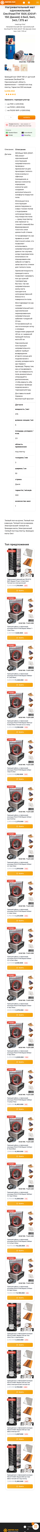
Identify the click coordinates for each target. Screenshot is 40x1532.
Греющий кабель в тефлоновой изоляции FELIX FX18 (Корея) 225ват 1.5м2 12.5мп (19, 770)
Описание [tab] (9, 149)
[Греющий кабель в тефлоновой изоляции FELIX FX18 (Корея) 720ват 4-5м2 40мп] (20, 974)
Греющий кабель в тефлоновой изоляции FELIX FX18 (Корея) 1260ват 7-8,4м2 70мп (19, 1099)
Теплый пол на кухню (14, 520)
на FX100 (16, 107)
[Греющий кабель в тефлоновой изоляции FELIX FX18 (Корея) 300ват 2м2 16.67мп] (20, 786)
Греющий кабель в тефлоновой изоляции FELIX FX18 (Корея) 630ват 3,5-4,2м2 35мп (19, 958)
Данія (17, 484)
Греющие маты (11, 528)
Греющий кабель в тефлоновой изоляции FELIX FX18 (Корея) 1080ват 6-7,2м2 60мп (19, 675)
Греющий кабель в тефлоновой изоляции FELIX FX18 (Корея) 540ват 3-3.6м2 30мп (19, 911)
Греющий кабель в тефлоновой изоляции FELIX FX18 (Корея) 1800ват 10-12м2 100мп (19, 1194)
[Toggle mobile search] (32, 3)
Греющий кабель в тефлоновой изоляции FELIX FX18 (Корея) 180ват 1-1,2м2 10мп (20, 628)
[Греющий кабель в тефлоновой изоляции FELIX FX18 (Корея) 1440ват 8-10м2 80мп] (20, 1116)
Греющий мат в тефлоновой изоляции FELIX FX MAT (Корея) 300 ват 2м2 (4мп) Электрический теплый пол (20, 1382)
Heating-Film (20, 24)
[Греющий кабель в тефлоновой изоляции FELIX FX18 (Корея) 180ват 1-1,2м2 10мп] (20, 597)
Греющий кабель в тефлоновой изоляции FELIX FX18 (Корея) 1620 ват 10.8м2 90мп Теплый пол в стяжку (19, 722)
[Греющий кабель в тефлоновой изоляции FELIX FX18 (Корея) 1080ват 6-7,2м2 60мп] (20, 644)
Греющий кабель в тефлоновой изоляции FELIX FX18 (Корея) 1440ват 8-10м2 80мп (19, 1147)
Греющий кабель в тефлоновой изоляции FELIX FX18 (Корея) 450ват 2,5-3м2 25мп (19, 864)
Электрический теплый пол (17, 526)
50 (16, 473)
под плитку (20, 452)
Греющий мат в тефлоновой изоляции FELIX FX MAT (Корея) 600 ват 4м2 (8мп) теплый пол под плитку (20, 1476)
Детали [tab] (8, 154)
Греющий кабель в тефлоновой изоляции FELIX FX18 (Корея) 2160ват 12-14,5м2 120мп (19, 1241)
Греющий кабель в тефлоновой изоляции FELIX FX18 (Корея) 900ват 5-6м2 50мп (19, 1052)
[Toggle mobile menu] (34, 3)
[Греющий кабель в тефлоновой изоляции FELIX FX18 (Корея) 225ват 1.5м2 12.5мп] (20, 738)
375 (16, 414)
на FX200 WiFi (18, 110)
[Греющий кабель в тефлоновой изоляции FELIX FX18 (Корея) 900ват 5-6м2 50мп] (20, 1021)
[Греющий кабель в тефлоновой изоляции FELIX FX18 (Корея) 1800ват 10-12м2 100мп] (20, 1163)
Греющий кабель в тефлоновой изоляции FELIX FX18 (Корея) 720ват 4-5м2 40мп (19, 1005)
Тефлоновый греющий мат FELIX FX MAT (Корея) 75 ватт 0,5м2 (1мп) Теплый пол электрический (19, 581)
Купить (26, 117)
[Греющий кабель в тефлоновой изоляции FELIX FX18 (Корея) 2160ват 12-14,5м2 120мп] (20, 1210)
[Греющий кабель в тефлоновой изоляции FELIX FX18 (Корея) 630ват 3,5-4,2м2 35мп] (20, 927)
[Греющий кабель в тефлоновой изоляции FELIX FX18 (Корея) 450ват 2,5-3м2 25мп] (20, 833)
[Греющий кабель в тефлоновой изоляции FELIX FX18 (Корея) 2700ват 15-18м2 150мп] (20, 1257)
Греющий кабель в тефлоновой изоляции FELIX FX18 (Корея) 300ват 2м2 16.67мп (19, 817)
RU (38, 2)
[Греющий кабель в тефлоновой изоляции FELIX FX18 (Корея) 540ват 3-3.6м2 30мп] (20, 880)
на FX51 (15, 104)
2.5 (16, 438)
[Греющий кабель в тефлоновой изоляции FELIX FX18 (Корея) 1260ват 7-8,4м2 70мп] (20, 1068)
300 (16, 495)
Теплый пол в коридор (23, 523)
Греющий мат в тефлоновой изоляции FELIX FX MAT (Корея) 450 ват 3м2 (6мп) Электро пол (20, 1429)
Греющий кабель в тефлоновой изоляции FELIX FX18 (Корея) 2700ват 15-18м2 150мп (19, 1288)
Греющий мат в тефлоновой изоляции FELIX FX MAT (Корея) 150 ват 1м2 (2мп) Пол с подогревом (20, 1335)
